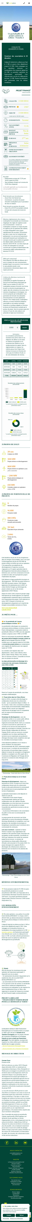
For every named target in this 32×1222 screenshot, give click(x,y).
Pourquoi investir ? (16, 1163)
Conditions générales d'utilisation (16, 1196)
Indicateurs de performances (16, 1172)
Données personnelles (16, 1198)
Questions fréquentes (16, 1171)
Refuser (22, 1215)
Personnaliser (6, 1218)
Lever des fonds (16, 1184)
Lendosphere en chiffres (16, 1181)
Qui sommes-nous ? (16, 1180)
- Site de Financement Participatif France (13, 1046)
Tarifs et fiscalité (16, 1166)
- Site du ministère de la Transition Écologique (15, 1048)
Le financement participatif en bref (16, 1162)
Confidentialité (16, 1193)
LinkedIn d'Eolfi (6, 609)
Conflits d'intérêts (16, 1169)
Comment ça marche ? (16, 1165)
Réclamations (16, 1195)
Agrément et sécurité (16, 1183)
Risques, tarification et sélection (16, 1168)
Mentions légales (16, 1192)
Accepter (9, 1215)
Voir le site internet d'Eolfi (9, 608)
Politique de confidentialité (16, 1218)
